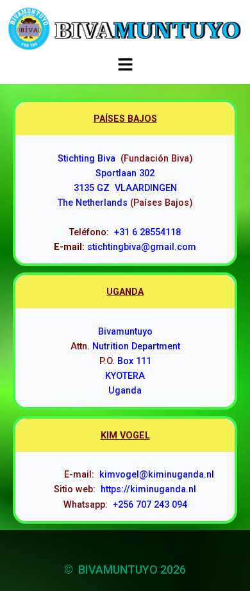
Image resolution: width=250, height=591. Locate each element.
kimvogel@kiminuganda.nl (156, 474)
